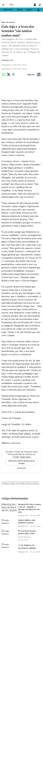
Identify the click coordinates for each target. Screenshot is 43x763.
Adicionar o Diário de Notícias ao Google (21, 462)
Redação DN (7, 60)
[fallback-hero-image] (9, 507)
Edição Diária (8, 9)
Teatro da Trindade (17, 483)
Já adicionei (21, 468)
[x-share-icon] (9, 76)
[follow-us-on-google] (39, 74)
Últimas (19, 9)
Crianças (5, 483)
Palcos (35, 483)
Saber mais (25, 457)
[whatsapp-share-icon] (4, 76)
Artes (29, 483)
